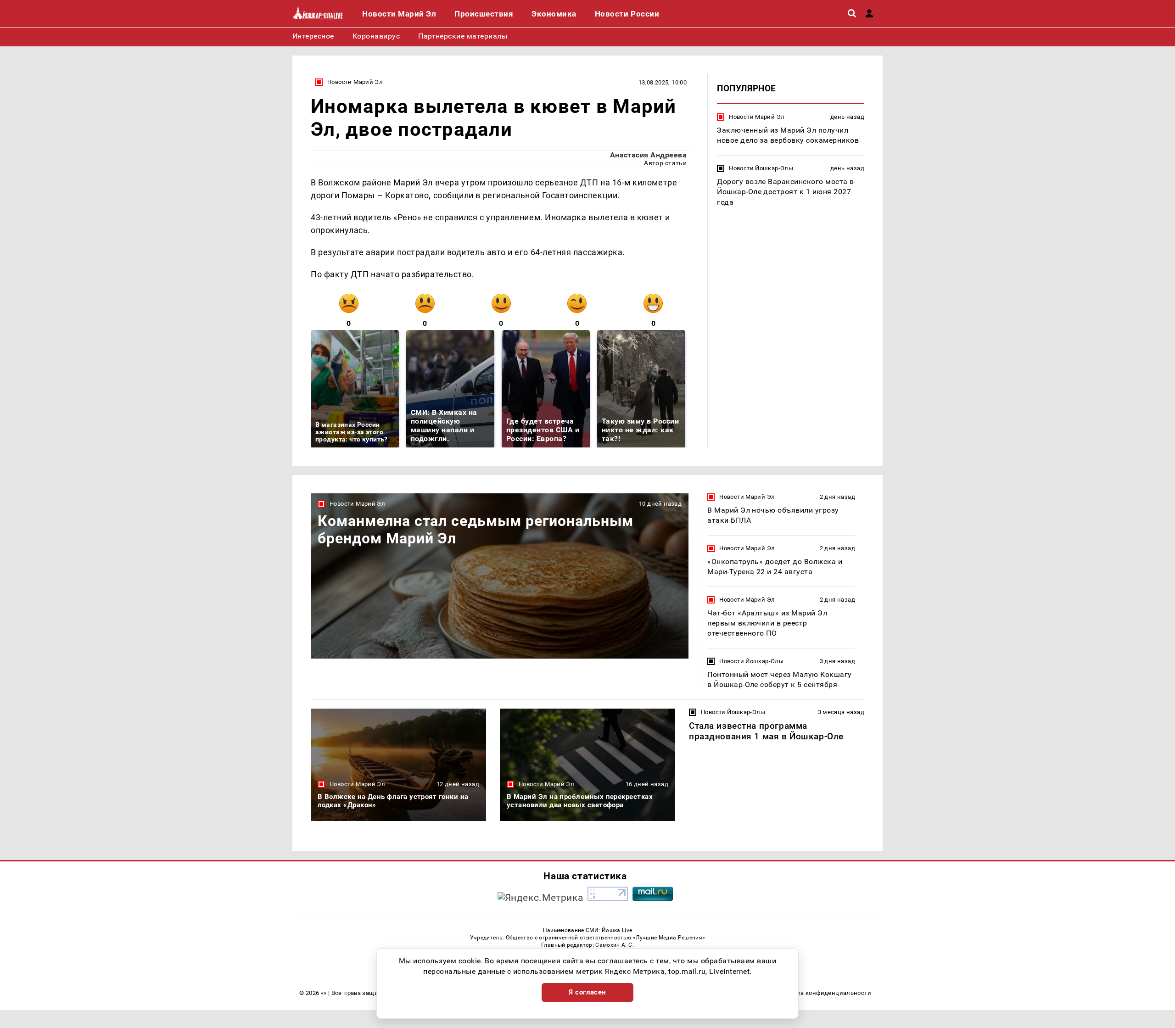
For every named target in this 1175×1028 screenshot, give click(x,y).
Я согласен (587, 992)
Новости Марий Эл (355, 81)
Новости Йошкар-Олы (761, 168)
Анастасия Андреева (648, 155)
